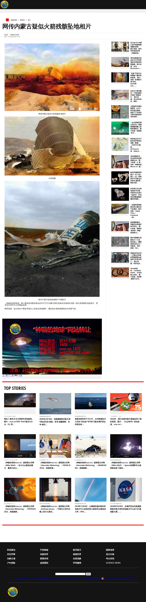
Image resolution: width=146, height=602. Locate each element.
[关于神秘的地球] (13, 592)
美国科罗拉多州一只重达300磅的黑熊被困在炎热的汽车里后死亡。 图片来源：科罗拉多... (136, 258)
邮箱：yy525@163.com (62, 578)
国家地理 (38, 13)
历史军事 (47, 13)
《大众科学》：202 (116, 416)
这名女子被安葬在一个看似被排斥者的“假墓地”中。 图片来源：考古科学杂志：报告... (136, 96)
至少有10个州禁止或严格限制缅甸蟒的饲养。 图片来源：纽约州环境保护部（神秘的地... (136, 48)
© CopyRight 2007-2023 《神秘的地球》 (31, 578)
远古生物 (75, 13)
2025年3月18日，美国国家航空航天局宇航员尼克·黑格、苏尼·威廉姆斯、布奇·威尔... (54, 422)
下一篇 (11, 375)
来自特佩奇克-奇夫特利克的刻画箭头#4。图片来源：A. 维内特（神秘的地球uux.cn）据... (136, 161)
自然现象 (102, 13)
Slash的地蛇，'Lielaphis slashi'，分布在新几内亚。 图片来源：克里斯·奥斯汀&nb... (136, 273)
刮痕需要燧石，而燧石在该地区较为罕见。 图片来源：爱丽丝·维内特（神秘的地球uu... (136, 227)
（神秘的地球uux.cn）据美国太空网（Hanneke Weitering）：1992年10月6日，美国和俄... (54, 465)
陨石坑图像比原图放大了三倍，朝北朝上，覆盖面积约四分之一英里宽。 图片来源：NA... (136, 243)
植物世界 (66, 13)
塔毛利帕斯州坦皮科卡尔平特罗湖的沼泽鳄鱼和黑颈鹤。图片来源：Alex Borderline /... (136, 63)
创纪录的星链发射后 (116, 460)
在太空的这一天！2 (80, 460)
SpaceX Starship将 (11, 460)
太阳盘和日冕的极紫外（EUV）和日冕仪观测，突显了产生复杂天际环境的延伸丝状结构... (136, 111)
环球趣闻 (139, 13)
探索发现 (93, 13)
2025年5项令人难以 (10, 416)
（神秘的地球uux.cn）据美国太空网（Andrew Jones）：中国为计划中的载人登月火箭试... (54, 509)
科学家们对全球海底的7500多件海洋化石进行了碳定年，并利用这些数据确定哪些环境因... (136, 194)
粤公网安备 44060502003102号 (118, 578)
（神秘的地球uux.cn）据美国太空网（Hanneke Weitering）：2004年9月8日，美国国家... (91, 465)
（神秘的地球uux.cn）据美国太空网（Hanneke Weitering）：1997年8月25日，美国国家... (20, 509)
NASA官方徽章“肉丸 (116, 503)
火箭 (20, 375)
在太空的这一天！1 (45, 460)
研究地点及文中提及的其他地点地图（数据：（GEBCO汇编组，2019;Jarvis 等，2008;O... (136, 145)
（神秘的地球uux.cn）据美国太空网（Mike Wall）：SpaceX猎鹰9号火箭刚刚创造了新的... (125, 465)
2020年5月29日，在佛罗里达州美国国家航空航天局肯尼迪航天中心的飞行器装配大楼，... (125, 509)
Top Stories (15, 388)
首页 (4, 13)
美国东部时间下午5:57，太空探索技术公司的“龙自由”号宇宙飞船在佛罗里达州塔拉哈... (90, 422)
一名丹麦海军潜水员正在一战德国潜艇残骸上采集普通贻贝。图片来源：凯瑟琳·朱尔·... (136, 127)
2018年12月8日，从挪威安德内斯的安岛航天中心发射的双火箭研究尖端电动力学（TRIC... (90, 509)
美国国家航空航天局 (45, 416)
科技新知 (11, 13)
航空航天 (29, 13)
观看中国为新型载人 (45, 503)
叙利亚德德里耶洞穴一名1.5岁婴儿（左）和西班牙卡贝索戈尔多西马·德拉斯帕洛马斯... (136, 177)
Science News (8, 22)
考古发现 (111, 13)
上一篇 (5, 375)
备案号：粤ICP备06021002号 (87, 578)
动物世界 (56, 13)
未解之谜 (84, 13)
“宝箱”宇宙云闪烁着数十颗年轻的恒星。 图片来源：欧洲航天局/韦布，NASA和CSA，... (136, 79)
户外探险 (120, 13)
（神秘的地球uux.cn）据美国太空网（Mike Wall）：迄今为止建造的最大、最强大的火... (19, 465)
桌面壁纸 (129, 13)
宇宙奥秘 (20, 13)
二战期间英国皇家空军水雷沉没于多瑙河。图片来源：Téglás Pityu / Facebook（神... (136, 211)
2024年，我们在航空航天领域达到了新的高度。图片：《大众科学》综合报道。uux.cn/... (126, 422)
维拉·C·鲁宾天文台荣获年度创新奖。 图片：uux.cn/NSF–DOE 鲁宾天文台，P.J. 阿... (19, 422)
